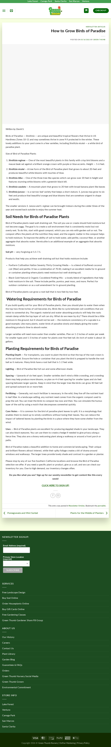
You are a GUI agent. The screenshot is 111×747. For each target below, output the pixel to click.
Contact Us (8, 648)
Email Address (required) (14, 546)
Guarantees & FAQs (12, 665)
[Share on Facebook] (52, 495)
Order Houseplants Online (15, 604)
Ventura (85, 1)
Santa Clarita (61, 1)
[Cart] (86, 10)
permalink (102, 506)
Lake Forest (33, 1)
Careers (6, 643)
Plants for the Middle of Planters (87, 513)
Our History (8, 637)
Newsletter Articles (95, 27)
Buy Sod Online (10, 598)
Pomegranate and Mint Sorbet (22, 513)
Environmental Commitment (16, 687)
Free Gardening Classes (14, 615)
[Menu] (4, 10)
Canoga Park (46, 1)
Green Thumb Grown (13, 682)
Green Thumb (99, 39)
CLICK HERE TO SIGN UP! (55, 485)
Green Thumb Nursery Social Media (20, 676)
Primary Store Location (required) (13, 558)
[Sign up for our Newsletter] (11, 10)
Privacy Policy (83, 743)
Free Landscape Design (13, 592)
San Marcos (74, 1)
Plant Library (8, 654)
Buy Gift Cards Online (13, 609)
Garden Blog (8, 659)
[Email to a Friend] (58, 495)
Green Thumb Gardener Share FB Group (22, 620)
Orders (5, 671)
